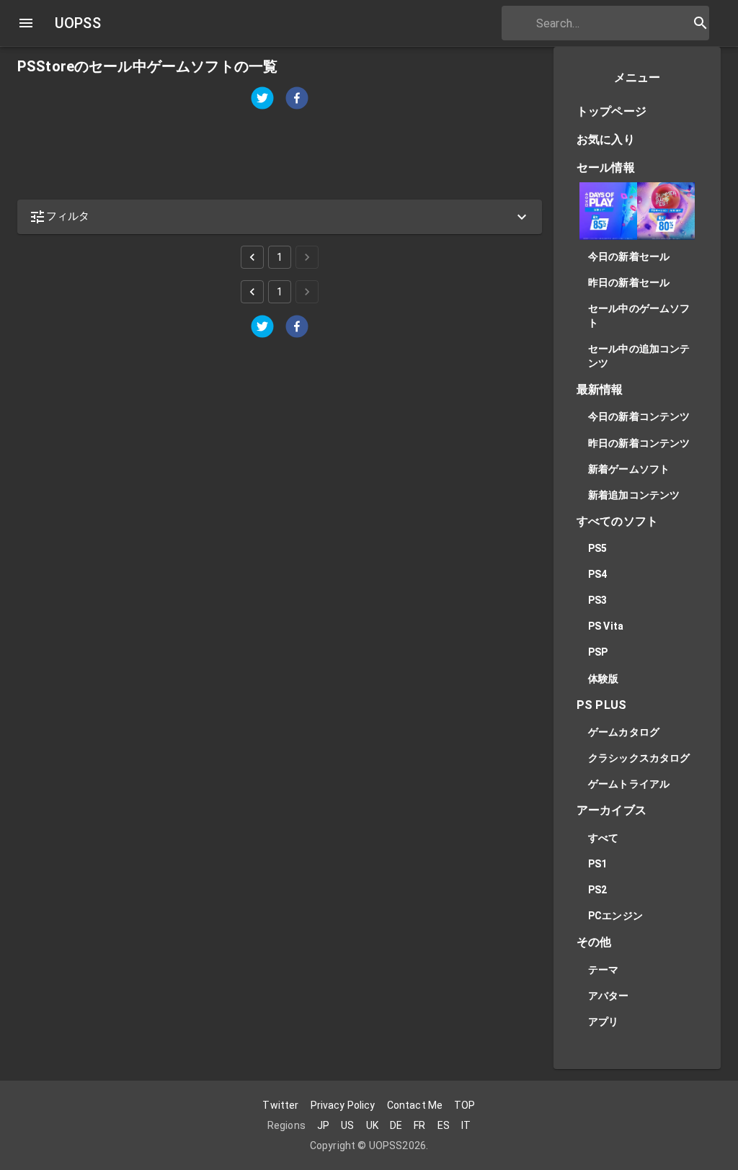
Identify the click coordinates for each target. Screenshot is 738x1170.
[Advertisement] (279, 155)
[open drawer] (26, 23)
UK (372, 1125)
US (347, 1125)
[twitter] (262, 99)
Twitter (280, 1105)
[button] (279, 217)
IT (466, 1125)
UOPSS (78, 23)
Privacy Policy (343, 1105)
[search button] (700, 23)
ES (443, 1125)
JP (323, 1125)
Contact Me (415, 1105)
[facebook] (296, 99)
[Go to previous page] (252, 257)
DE (396, 1125)
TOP (464, 1105)
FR (419, 1125)
